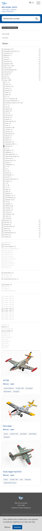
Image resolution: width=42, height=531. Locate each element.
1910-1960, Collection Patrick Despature (9, 10)
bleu (21, 479)
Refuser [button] (7, 527)
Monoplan (16, 391)
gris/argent (29, 388)
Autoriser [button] (17, 527)
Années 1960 (14, 479)
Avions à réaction (9, 388)
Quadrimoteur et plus (10, 483)
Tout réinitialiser (10, 27)
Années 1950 (20, 388)
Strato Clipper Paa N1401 (12, 472)
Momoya (6, 384)
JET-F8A (6, 380)
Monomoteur (7, 391)
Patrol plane (7, 426)
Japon (12, 384)
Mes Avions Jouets (9, 7)
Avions (6, 434)
